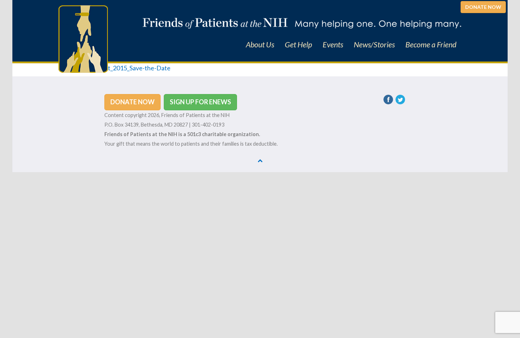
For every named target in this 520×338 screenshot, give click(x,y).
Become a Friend (430, 44)
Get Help (298, 44)
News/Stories (374, 44)
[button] (483, 7)
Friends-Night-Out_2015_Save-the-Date (114, 68)
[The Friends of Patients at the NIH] (83, 38)
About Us (260, 44)
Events (333, 44)
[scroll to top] (260, 160)
